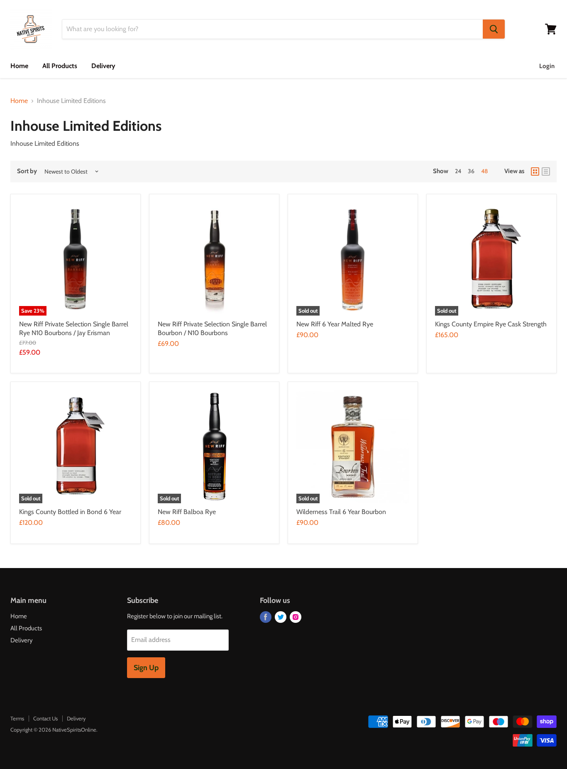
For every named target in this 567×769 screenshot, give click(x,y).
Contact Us (45, 718)
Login (547, 66)
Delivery (103, 66)
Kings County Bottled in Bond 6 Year (70, 512)
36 (471, 171)
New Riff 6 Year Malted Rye (334, 324)
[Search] (494, 29)
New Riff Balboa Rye (187, 512)
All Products (59, 66)
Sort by (27, 171)
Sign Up (146, 667)
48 (484, 171)
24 (458, 171)
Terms (17, 718)
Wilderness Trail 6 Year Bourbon (341, 512)
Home (19, 66)
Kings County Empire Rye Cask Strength (491, 324)
